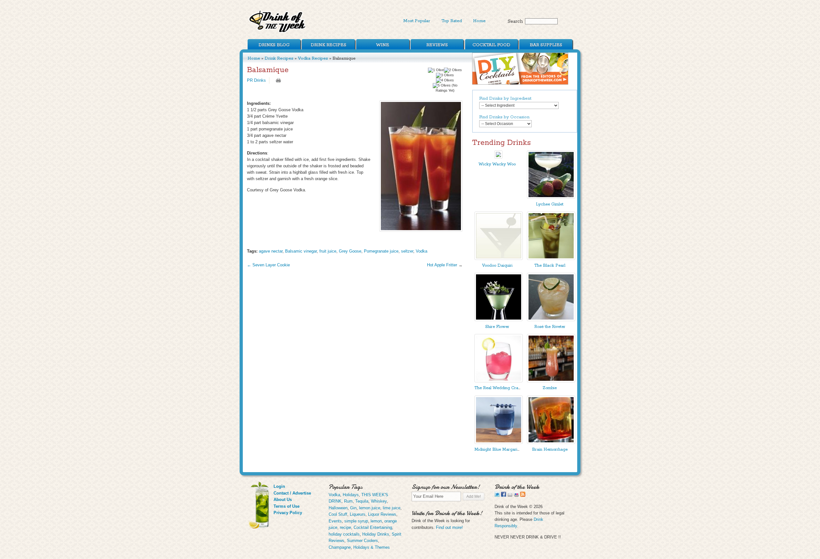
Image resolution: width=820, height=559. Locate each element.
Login (279, 486)
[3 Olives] (445, 75)
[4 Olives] (445, 80)
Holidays (351, 494)
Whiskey (379, 501)
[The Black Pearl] (551, 258)
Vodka (421, 251)
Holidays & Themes (371, 547)
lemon (376, 521)
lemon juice (369, 507)
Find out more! (449, 527)
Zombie (550, 388)
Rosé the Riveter (549, 327)
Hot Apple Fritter (442, 265)
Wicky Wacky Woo (497, 164)
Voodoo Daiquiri (497, 265)
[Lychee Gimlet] (551, 197)
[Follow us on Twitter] (497, 495)
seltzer (407, 251)
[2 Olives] (453, 70)
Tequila (361, 501)
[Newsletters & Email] (509, 495)
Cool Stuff (338, 514)
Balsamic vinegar (301, 251)
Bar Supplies (546, 45)
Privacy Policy (288, 512)
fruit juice (327, 251)
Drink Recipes (328, 45)
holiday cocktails (344, 534)
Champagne (340, 547)
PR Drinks (256, 80)
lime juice (391, 507)
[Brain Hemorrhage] (551, 442)
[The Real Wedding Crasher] (498, 381)
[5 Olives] (442, 85)
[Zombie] (551, 381)
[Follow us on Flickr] (516, 495)
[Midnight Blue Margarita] (498, 442)
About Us (283, 499)
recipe (345, 527)
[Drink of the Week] (277, 32)
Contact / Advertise (292, 493)
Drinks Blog (274, 45)
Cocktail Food (491, 45)
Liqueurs (357, 514)
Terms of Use (286, 506)
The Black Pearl (549, 265)
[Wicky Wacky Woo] (498, 157)
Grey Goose (350, 251)
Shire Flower (497, 327)
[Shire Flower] (498, 319)
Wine (382, 45)
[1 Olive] (436, 70)
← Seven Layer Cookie (268, 265)
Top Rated (451, 21)
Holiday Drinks (375, 534)
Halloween (338, 507)
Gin (353, 507)
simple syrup (356, 521)
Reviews (437, 45)
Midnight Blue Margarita (497, 449)
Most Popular (416, 21)
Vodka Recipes (313, 58)
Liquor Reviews (382, 514)
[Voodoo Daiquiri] (498, 258)
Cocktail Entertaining (373, 527)
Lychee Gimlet (549, 204)
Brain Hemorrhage (550, 449)
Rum (348, 501)
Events (335, 521)
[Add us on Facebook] (503, 495)
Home (479, 21)
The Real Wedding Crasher (500, 388)
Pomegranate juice (381, 251)
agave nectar (271, 251)
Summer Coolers (362, 540)
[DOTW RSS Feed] (522, 495)
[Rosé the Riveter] (551, 319)
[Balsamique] (421, 166)
